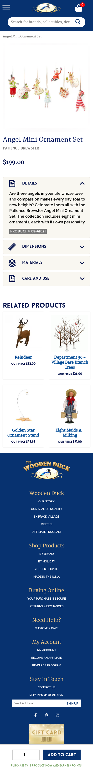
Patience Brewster (21, 148)
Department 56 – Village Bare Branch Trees (70, 362)
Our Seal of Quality (46, 509)
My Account (46, 650)
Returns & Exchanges (46, 606)
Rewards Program (46, 665)
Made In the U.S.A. (46, 576)
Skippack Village (46, 516)
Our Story (46, 501)
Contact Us (46, 687)
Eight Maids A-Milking (70, 433)
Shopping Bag (78, 8)
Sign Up (72, 703)
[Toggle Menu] (6, 7)
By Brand (46, 554)
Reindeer (23, 357)
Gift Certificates (46, 569)
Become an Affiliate (46, 657)
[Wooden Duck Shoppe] (47, 8)
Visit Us (46, 524)
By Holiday (46, 561)
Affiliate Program (46, 532)
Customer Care (46, 628)
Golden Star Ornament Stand (23, 433)
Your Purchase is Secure (46, 598)
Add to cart (62, 755)
